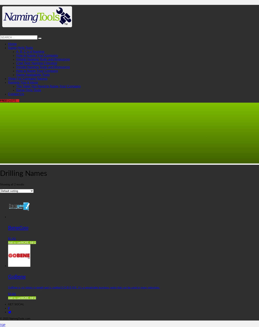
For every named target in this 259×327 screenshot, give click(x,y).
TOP (2, 325)
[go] (39, 38)
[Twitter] (9, 312)
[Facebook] (9, 308)
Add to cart (14, 242)
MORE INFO (28, 242)
